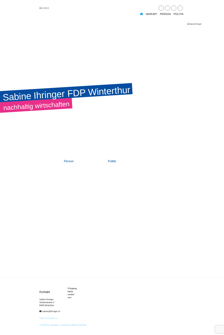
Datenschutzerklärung (48, 318)
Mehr (47, 208)
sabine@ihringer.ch (51, 311)
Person (165, 14)
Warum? (151, 14)
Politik (179, 14)
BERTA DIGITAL (79, 325)
